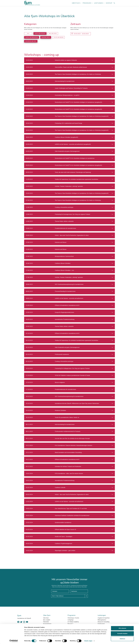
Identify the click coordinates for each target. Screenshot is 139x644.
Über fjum (76, 3)
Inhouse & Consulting (103, 622)
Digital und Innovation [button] (31, 37)
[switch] (49, 640)
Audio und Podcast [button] (40, 33)
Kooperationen (47, 624)
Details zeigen (88, 641)
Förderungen (101, 624)
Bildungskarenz (102, 620)
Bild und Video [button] (53, 33)
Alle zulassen (122, 628)
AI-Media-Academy (73, 622)
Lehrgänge (71, 620)
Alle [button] (28, 33)
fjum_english (46, 620)
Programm (87, 3)
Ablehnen (122, 638)
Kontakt (109, 3)
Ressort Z (70, 624)
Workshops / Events (73, 618)
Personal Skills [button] (46, 37)
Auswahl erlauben (122, 633)
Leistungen (98, 3)
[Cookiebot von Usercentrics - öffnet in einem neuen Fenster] (14, 641)
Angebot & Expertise (104, 618)
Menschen (46, 622)
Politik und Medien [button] (58, 37)
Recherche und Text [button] (30, 41)
